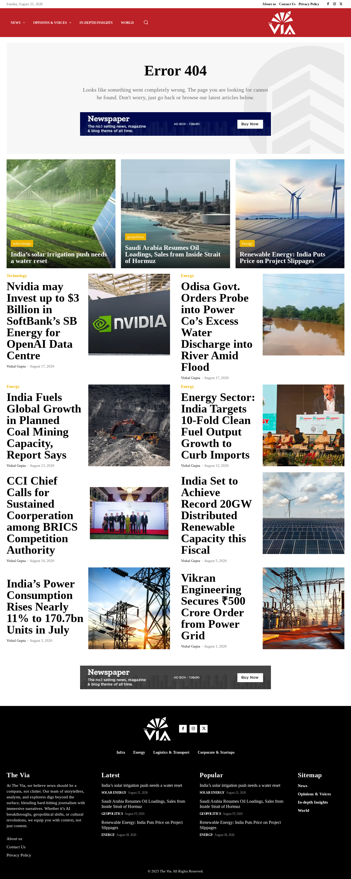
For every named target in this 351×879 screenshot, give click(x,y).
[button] (145, 22)
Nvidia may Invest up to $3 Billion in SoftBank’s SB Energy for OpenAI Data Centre (43, 321)
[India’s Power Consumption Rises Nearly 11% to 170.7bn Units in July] (129, 608)
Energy (247, 243)
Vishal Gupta (16, 366)
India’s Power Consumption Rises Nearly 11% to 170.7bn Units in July (45, 606)
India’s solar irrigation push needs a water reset (141, 785)
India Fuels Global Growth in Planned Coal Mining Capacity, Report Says (44, 426)
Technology (17, 276)
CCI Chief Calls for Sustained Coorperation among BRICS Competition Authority (42, 515)
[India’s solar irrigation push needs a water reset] (61, 213)
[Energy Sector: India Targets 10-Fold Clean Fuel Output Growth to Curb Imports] (303, 425)
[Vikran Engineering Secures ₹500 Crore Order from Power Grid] (303, 608)
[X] (341, 4)
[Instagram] (334, 4)
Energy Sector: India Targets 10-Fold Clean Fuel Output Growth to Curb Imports (218, 426)
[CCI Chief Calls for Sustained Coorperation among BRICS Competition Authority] (129, 513)
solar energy (22, 243)
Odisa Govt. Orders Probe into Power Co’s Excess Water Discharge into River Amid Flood (217, 326)
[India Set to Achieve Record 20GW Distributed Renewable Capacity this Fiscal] (303, 513)
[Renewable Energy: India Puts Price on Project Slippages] (290, 213)
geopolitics (135, 237)
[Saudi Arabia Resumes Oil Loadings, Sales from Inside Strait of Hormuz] (175, 213)
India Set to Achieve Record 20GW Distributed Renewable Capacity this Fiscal (216, 515)
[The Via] (306, 22)
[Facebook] (328, 4)
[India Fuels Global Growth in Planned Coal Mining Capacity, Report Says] (129, 425)
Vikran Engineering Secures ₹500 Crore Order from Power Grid (213, 607)
